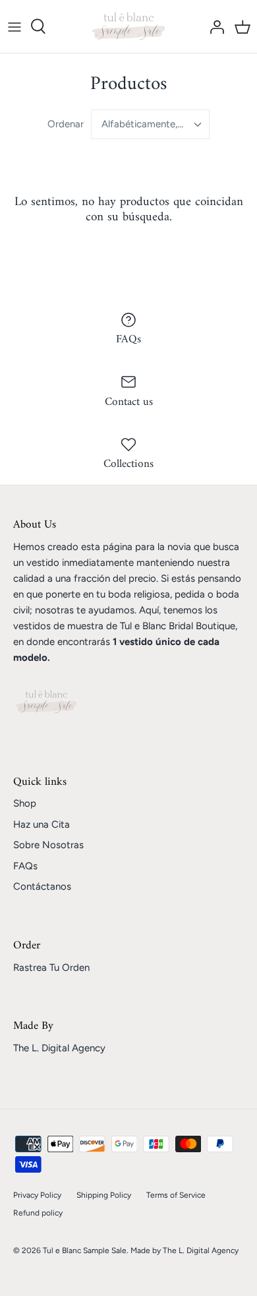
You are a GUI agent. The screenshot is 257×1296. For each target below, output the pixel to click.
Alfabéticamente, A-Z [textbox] (149, 124)
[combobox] (150, 124)
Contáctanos (42, 886)
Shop (24, 803)
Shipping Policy (103, 1195)
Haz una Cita (41, 824)
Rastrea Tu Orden (51, 967)
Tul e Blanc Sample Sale (85, 1250)
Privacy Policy (37, 1195)
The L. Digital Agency (59, 1048)
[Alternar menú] (14, 26)
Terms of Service (176, 1195)
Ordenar (65, 124)
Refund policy (38, 1213)
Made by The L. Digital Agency (184, 1250)
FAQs (25, 866)
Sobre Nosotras (48, 845)
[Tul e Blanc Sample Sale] (128, 26)
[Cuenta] (213, 26)
